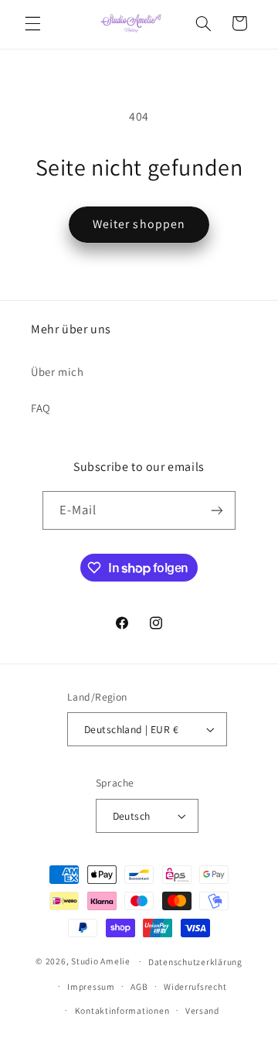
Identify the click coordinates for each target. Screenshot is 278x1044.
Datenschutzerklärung (195, 961)
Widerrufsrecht (195, 986)
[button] (32, 23)
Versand (202, 1010)
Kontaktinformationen (122, 1010)
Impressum (91, 986)
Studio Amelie (101, 961)
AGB (139, 986)
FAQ (41, 408)
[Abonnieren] (217, 510)
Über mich (57, 371)
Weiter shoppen (139, 224)
